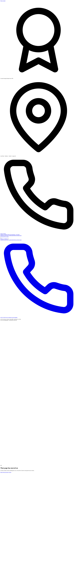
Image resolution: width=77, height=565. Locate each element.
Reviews (15, 235)
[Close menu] (8, 238)
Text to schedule (8, 317)
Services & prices (5, 472)
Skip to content (2, 0)
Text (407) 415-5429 (4, 236)
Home (1, 235)
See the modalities (14, 317)
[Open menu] (0, 237)
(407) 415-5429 (3, 233)
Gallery (13, 235)
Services (3, 235)
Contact (20, 235)
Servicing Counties (8, 235)
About (18, 235)
